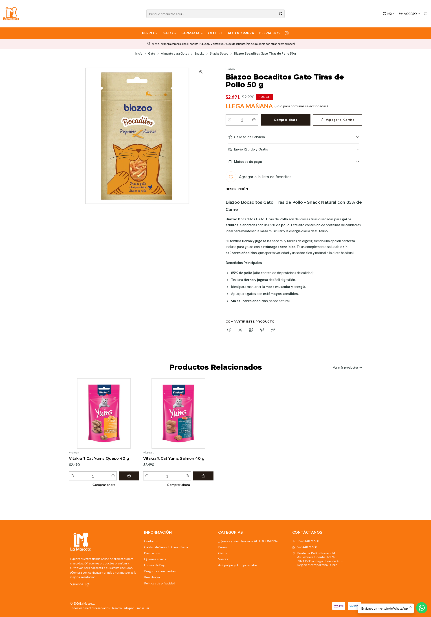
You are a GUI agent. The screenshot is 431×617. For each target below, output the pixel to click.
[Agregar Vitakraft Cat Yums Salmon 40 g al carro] (203, 475)
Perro (148, 33)
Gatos (222, 553)
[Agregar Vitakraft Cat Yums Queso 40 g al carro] (129, 475)
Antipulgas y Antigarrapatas (237, 565)
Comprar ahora (285, 120)
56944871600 (307, 547)
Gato (168, 33)
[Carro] (425, 14)
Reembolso (152, 577)
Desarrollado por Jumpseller (130, 608)
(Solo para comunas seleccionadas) (301, 106)
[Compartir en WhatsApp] (251, 330)
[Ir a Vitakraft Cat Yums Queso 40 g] (104, 413)
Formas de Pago (155, 565)
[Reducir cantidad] (229, 120)
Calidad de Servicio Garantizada (166, 547)
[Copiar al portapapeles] (273, 330)
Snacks (199, 53)
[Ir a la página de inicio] (11, 13)
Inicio (138, 53)
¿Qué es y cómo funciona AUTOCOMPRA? (248, 541)
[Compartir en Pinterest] (262, 330)
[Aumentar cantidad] (254, 120)
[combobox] (215, 13)
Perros (223, 547)
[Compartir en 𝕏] (240, 330)
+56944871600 (308, 541)
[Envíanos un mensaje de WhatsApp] (421, 607)
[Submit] (281, 13)
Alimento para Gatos (175, 53)
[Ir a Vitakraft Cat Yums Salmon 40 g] (178, 413)
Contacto (151, 541)
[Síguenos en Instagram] (286, 33)
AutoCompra (241, 33)
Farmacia (190, 33)
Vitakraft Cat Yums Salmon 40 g (174, 458)
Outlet (215, 33)
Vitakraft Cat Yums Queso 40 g (99, 458)
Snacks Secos (219, 53)
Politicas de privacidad (159, 583)
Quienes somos (155, 559)
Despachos (269, 33)
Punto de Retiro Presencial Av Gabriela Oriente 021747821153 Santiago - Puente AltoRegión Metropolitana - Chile (320, 559)
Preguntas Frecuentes (160, 571)
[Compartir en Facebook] (229, 330)
